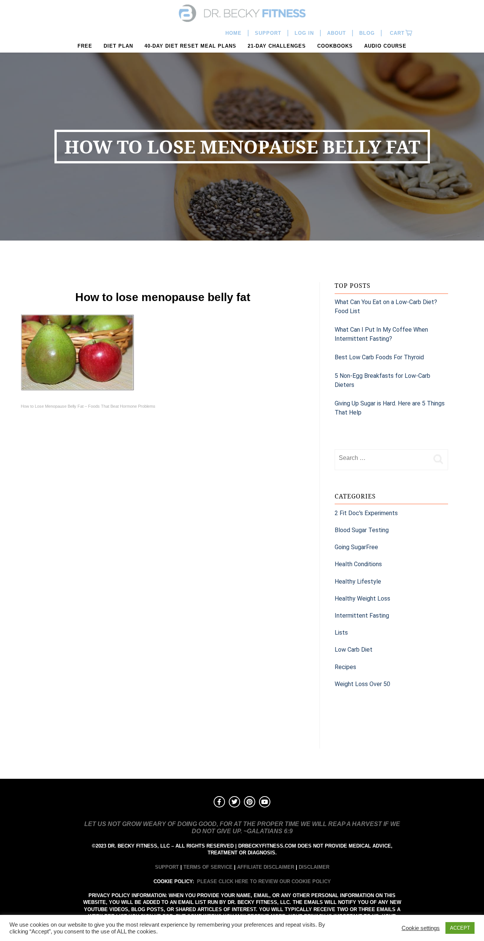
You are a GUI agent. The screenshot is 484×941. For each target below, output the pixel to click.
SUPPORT (167, 867)
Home (233, 33)
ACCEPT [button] (460, 928)
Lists (341, 632)
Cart (396, 33)
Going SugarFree (356, 547)
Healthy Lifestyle (358, 581)
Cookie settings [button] (421, 928)
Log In (304, 33)
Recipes (345, 667)
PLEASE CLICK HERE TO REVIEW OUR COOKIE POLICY (264, 881)
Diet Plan (118, 46)
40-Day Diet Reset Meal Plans (190, 46)
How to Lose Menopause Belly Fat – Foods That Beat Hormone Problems (88, 406)
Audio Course (385, 46)
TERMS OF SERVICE (208, 867)
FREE (85, 46)
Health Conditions (358, 564)
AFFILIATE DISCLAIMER (265, 867)
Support (268, 33)
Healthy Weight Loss (362, 598)
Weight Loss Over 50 (362, 684)
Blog (367, 33)
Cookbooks (335, 46)
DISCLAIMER (314, 867)
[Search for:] (382, 458)
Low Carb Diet (353, 649)
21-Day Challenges (277, 46)
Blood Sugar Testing (362, 530)
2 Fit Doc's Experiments (366, 513)
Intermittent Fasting (362, 615)
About (336, 33)
